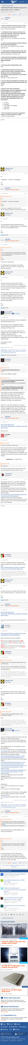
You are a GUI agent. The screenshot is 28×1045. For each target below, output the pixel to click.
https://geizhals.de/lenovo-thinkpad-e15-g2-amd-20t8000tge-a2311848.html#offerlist (13, 634)
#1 (26, 23)
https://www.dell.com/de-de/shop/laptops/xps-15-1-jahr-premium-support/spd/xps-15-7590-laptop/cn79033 (14, 771)
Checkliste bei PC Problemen (14, 350)
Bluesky (18, 1024)
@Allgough (6, 797)
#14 (26, 609)
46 (3, 945)
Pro (13, 313)
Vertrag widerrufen (21, 1038)
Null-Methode (23, 350)
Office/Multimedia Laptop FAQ (9, 352)
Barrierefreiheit (12, 1040)
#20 (26, 816)
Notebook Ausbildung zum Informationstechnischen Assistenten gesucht (15, 889)
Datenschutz (19, 1040)
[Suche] (26, 1)
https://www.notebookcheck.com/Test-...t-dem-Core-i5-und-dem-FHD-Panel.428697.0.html (13, 756)
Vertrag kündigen (4, 1040)
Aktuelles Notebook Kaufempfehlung (15, 874)
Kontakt (8, 1038)
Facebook (5, 1027)
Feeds (4, 1024)
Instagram (23, 1027)
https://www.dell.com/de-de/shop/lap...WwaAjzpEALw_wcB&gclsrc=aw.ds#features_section (14, 426)
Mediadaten (13, 1038)
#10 (26, 440)
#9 (26, 422)
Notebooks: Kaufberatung (13, 875)
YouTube (17, 1029)
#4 (26, 218)
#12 (26, 560)
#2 (26, 174)
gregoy (5, 893)
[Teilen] (25, 23)
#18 (26, 708)
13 (3, 969)
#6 (26, 277)
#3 (26, 193)
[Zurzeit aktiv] (3, 314)
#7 (26, 317)
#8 (26, 364)
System (2, 347)
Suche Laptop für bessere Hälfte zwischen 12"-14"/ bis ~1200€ (13, 898)
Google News (14, 1027)
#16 (26, 657)
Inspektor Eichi (7, 901)
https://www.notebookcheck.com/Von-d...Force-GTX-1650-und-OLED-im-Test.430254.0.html (13, 762)
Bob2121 (6, 908)
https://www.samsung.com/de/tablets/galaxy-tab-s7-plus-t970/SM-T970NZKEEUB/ (14, 495)
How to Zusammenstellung (6, 351)
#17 (26, 686)
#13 (26, 585)
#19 (26, 734)
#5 (26, 244)
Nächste (15, 14)
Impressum (3, 1038)
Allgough (4, 12)
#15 (26, 630)
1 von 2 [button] (9, 14)
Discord (11, 1024)
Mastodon (5, 1029)
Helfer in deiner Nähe (17, 351)
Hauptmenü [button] (2, 2)
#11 (26, 479)
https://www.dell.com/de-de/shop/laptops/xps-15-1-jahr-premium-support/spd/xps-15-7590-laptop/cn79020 (14, 767)
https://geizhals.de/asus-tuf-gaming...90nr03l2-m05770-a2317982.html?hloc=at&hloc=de (13, 568)
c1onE (5, 883)
